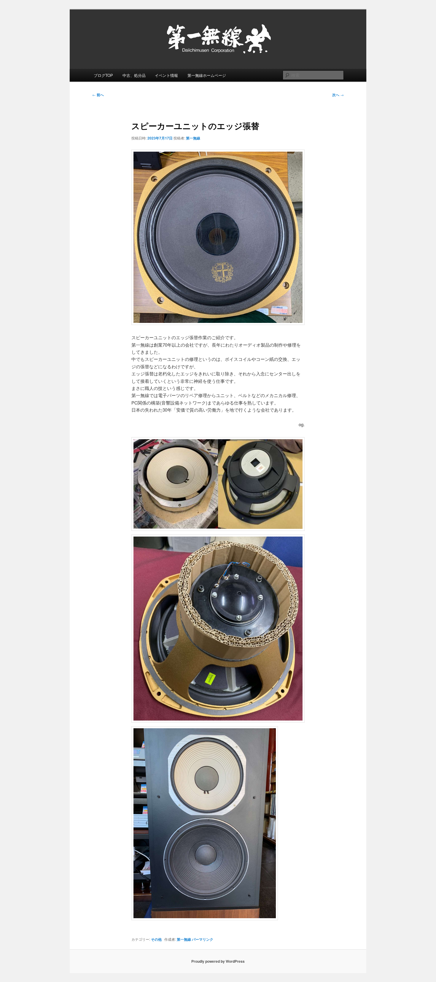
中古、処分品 (134, 75)
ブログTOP (103, 75)
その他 (156, 939)
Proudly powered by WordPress (218, 961)
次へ (338, 94)
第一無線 (193, 138)
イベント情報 (166, 75)
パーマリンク (202, 939)
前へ (98, 94)
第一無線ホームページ (206, 75)
